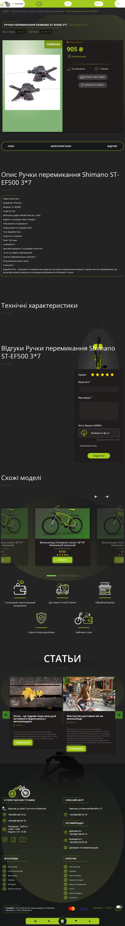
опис (11, 146)
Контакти (73, 897)
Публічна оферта (76, 893)
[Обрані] (76, 921)
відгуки (112, 146)
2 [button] (62, 575)
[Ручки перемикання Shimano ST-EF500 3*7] (32, 82)
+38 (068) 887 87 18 (17, 820)
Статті (71, 889)
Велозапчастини (14, 889)
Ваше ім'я (84, 382)
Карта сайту (118, 909)
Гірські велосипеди (15, 871)
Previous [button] (96, 497)
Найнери (11, 880)
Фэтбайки (12, 884)
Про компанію (74, 867)
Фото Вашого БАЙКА (90, 425)
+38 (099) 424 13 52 (17, 814)
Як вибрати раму (79, 56)
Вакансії (98, 908)
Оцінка (82, 374)
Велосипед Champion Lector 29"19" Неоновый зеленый (62, 544)
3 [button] (73, 575)
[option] (62, 536)
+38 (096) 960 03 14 (78, 834)
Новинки (72, 871)
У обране (104, 68)
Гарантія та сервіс (76, 880)
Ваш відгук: (85, 397)
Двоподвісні (12, 875)
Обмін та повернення (77, 884)
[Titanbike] (5, 4)
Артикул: (34, 31)
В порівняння (78, 68)
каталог (19, 4)
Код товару (8, 31)
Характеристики (61, 146)
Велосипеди (12, 867)
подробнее (23, 742)
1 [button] (51, 575)
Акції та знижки (75, 875)
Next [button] (107, 497)
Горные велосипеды (62, 548)
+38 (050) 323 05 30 (78, 842)
